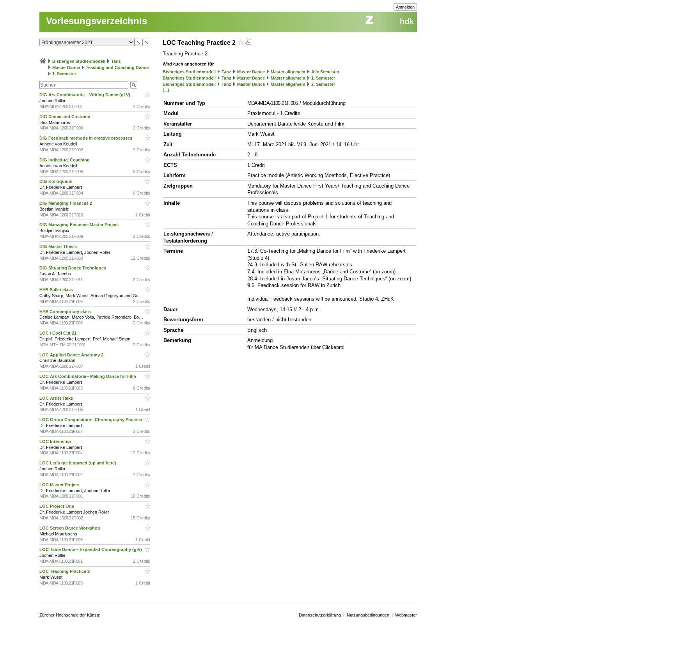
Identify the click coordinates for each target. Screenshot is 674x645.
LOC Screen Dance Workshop (70, 528)
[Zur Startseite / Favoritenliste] (42, 61)
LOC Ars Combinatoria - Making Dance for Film (88, 376)
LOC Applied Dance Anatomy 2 (72, 355)
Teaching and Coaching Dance (117, 67)
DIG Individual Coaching (65, 160)
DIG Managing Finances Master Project (79, 224)
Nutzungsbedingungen (368, 615)
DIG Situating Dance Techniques (73, 268)
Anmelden (405, 7)
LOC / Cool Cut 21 (58, 333)
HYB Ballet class (56, 289)
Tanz (116, 61)
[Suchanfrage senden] (133, 85)
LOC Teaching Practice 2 (65, 571)
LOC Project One (57, 506)
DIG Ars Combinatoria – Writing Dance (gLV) (85, 94)
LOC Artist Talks (56, 398)
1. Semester (64, 73)
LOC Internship (55, 441)
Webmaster (406, 615)
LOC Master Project (59, 484)
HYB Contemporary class (65, 311)
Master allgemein (288, 71)
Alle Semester (325, 71)
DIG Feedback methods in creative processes (86, 138)
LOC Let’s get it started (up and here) (78, 463)
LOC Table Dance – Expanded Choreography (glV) (91, 549)
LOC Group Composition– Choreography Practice (91, 419)
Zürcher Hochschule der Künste (69, 615)
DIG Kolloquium (56, 181)
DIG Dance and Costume (65, 116)
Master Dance (66, 67)
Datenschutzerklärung (320, 615)
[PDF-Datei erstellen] (248, 42)
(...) (166, 90)
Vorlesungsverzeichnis (96, 21)
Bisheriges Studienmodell (78, 61)
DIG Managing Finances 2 (66, 203)
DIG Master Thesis (58, 246)
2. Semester (323, 84)
